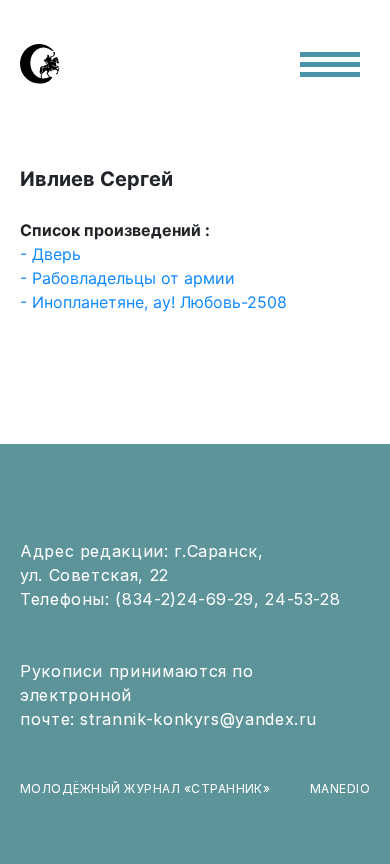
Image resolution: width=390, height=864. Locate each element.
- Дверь (50, 254)
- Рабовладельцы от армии (127, 278)
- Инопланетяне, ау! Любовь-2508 (153, 302)
